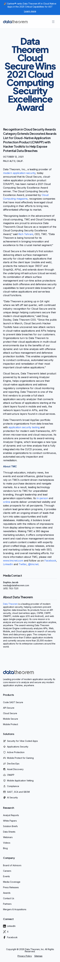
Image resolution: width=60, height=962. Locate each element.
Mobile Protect (10, 724)
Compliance (13, 786)
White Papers (10, 820)
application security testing (24, 427)
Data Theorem (10, 604)
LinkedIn (8, 564)
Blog (5, 848)
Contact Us (8, 898)
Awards (6, 893)
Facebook (50, 560)
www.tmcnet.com (13, 560)
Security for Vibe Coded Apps (22, 741)
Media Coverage (11, 882)
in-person (42, 498)
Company (9, 857)
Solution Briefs (10, 826)
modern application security (19, 173)
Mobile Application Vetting (20, 780)
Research (8, 807)
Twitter (23, 564)
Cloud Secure (10, 713)
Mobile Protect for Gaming (20, 758)
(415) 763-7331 (10, 588)
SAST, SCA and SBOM (18, 792)
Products (8, 694)
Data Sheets (9, 831)
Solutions (8, 734)
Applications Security (17, 746)
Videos (6, 842)
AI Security (12, 797)
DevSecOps (13, 763)
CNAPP (10, 775)
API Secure (8, 707)
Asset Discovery (15, 769)
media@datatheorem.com (16, 585)
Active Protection (15, 752)
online (7, 501)
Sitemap (38, 956)
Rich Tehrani (25, 234)
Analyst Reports (11, 815)
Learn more (30, 11)
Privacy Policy (25, 956)
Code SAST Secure (13, 702)
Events (6, 876)
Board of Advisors (12, 865)
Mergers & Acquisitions (14, 909)
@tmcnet (33, 564)
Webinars (8, 837)
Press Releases (11, 887)
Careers (7, 871)
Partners (7, 904)
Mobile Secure (10, 718)
